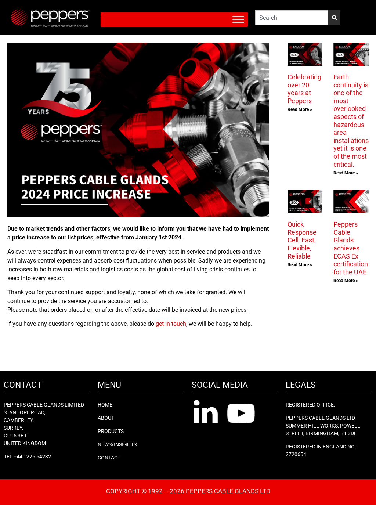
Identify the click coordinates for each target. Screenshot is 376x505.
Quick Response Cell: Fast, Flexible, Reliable (302, 240)
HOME (105, 405)
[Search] (334, 17)
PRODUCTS (111, 431)
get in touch (171, 323)
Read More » (300, 109)
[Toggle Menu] (238, 19)
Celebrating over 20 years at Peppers (304, 89)
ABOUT (106, 418)
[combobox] (291, 17)
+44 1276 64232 (32, 456)
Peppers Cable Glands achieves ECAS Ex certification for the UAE (350, 248)
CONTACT (109, 458)
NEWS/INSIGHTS (117, 444)
